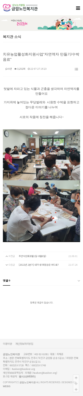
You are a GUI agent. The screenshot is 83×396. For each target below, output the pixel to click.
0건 (10, 68)
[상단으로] (76, 377)
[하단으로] (76, 389)
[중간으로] (76, 383)
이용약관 (7, 344)
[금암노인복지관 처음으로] (20, 5)
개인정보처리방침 (24, 344)
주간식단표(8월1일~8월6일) (32, 256)
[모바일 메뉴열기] (78, 7)
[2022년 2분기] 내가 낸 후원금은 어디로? (39, 264)
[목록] (76, 69)
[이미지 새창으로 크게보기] (41, 131)
